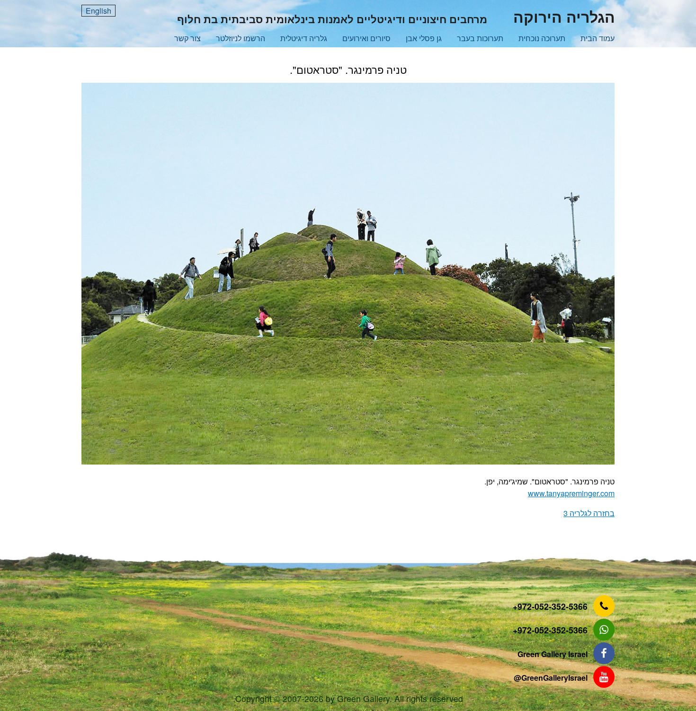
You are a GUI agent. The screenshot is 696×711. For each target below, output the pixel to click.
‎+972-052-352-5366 (550, 606)
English (98, 10)
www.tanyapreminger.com (571, 493)
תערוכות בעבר (480, 38)
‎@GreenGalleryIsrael (551, 677)
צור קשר (187, 38)
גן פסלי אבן (424, 38)
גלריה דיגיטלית (303, 38)
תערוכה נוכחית (541, 38)
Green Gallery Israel (553, 654)
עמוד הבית (597, 38)
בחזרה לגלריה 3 (589, 513)
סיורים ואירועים (366, 38)
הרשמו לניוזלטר (240, 38)
